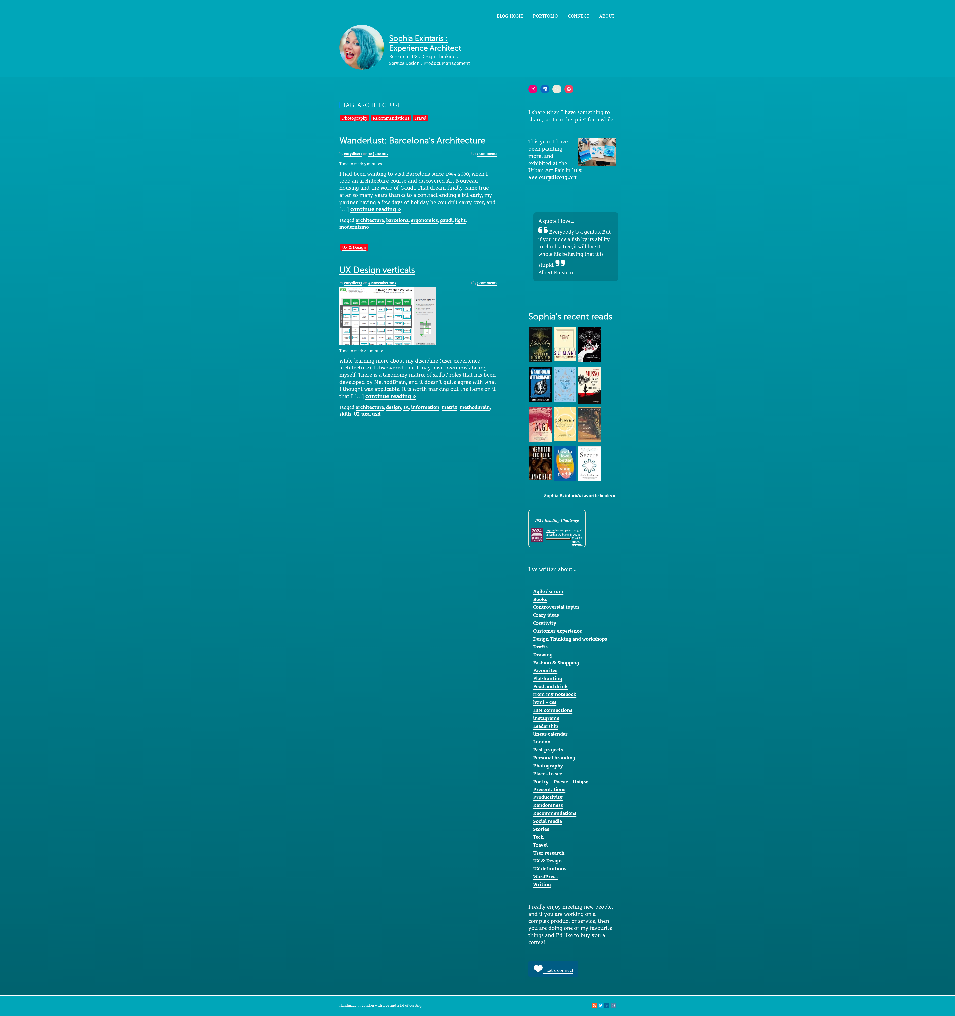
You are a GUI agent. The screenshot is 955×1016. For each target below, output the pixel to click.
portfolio (545, 16)
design (393, 407)
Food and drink (550, 686)
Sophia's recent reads (570, 316)
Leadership (545, 726)
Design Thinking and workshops (570, 639)
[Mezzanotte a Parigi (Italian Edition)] (565, 384)
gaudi (446, 220)
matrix (449, 407)
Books (540, 599)
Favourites (545, 670)
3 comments (487, 283)
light (460, 220)
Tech (538, 837)
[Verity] (540, 344)
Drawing (543, 654)
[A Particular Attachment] (540, 384)
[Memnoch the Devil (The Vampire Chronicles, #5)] (540, 462)
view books (577, 545)
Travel (420, 118)
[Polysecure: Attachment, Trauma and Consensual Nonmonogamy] (565, 423)
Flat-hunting (547, 678)
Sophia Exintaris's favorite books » (580, 495)
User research (548, 853)
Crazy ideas (546, 615)
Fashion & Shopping (556, 662)
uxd (376, 413)
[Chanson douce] (565, 343)
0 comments (487, 154)
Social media (547, 821)
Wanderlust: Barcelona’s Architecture (412, 141)
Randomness (548, 805)
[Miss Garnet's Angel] (589, 423)
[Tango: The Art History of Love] (540, 423)
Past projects (548, 749)
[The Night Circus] (589, 344)
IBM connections (552, 710)
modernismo (354, 227)
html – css (544, 702)
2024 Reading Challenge (557, 520)
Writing (542, 884)
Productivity (548, 797)
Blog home (510, 16)
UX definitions (549, 868)
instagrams (546, 718)
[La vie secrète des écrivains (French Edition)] (589, 385)
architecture (370, 220)
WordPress (545, 876)
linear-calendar (550, 734)
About (606, 16)
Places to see (547, 773)
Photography (354, 118)
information (425, 407)
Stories (541, 829)
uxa (365, 413)
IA (406, 407)
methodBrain (475, 407)
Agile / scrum (548, 591)
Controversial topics (556, 607)
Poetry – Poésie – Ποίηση (561, 781)
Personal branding (554, 757)
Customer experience (557, 631)
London (542, 741)
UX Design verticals (377, 270)
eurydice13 (353, 154)
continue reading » (375, 209)
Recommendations (391, 118)
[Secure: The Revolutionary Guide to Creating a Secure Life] (589, 463)
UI (356, 413)
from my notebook (554, 694)
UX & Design (354, 247)
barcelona (397, 220)
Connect (578, 16)
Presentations (549, 789)
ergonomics (424, 220)
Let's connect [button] (558, 970)
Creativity (544, 623)
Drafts (540, 646)
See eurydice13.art (552, 177)
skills (345, 413)
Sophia (550, 530)
